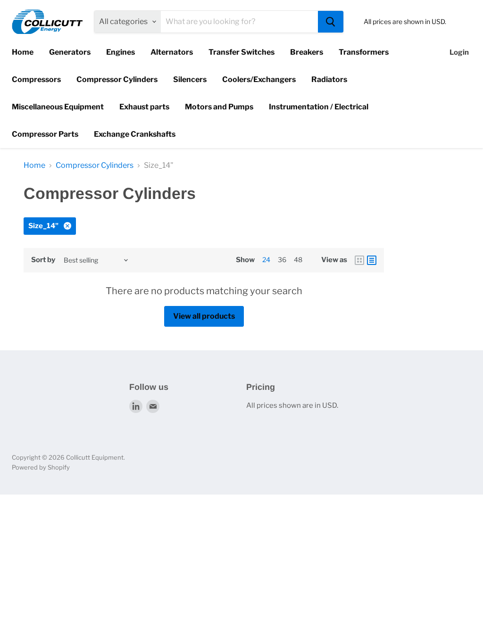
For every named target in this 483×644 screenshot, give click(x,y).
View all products (204, 316)
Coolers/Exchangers (259, 79)
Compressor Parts (45, 134)
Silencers (190, 79)
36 (282, 260)
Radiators (329, 79)
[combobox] (239, 22)
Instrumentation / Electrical (318, 106)
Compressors (36, 79)
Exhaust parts (144, 106)
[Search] (330, 22)
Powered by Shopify (41, 467)
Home (22, 52)
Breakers (306, 52)
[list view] (371, 260)
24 (266, 260)
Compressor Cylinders (117, 79)
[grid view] (359, 260)
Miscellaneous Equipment (58, 106)
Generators (70, 52)
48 (298, 260)
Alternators (171, 52)
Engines (120, 52)
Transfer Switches (241, 52)
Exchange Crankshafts (134, 134)
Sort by (43, 260)
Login (459, 52)
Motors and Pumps (219, 106)
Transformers (364, 52)
